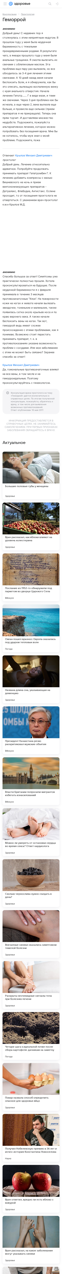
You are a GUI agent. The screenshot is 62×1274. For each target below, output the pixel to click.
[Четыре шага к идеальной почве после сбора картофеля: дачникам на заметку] (31, 1036)
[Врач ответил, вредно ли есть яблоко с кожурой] (31, 1189)
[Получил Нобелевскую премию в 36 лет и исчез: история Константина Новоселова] (31, 1138)
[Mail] (11, 4)
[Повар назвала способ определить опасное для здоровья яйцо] (31, 1087)
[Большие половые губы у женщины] (31, 475)
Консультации (10, 14)
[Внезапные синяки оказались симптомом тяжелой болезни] (31, 934)
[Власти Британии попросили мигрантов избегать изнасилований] (31, 781)
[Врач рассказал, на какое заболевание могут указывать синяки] (31, 1240)
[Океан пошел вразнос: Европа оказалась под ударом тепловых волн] (31, 628)
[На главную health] (21, 4)
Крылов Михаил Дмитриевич (33, 155)
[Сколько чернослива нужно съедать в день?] (31, 883)
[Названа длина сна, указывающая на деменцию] (31, 679)
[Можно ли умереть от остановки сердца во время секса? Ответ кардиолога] (31, 832)
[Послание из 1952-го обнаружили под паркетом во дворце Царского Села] (31, 577)
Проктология (27, 14)
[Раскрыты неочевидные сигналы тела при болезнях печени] (31, 985)
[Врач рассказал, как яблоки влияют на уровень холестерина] (31, 526)
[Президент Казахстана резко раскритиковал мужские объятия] (31, 730)
